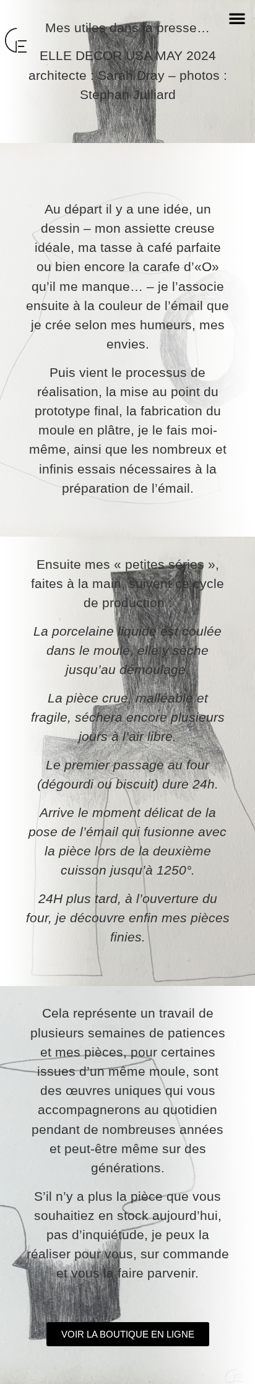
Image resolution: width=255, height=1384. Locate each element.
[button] (237, 18)
